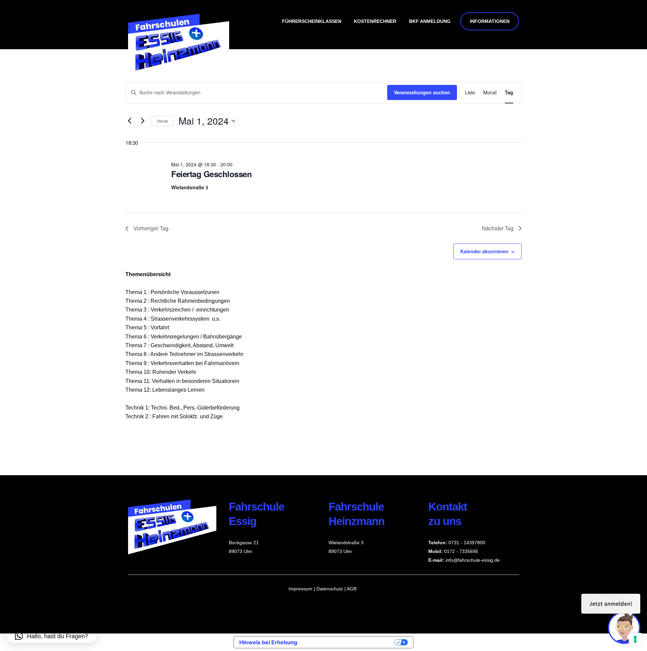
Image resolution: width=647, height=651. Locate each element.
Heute (162, 121)
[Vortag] (129, 121)
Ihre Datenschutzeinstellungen (349, 642)
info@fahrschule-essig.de (472, 560)
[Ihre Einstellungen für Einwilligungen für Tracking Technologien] (635, 639)
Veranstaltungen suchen (422, 92)
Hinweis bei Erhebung (268, 642)
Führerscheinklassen (311, 21)
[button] (51, 636)
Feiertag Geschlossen (211, 174)
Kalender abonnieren (484, 251)
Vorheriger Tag (150, 228)
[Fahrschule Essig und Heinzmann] (178, 73)
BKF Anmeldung (430, 21)
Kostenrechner (375, 21)
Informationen (490, 21)
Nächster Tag (498, 228)
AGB (352, 588)
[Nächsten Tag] (142, 121)
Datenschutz (330, 588)
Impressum (300, 588)
